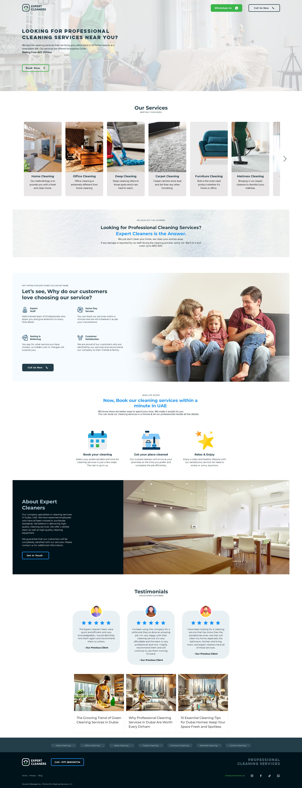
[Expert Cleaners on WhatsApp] (278, 775)
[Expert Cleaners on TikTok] (269, 775)
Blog (40, 775)
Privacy (33, 775)
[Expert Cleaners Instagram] (252, 775)
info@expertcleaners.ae (235, 775)
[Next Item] (285, 159)
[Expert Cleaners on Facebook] (260, 775)
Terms (25, 775)
